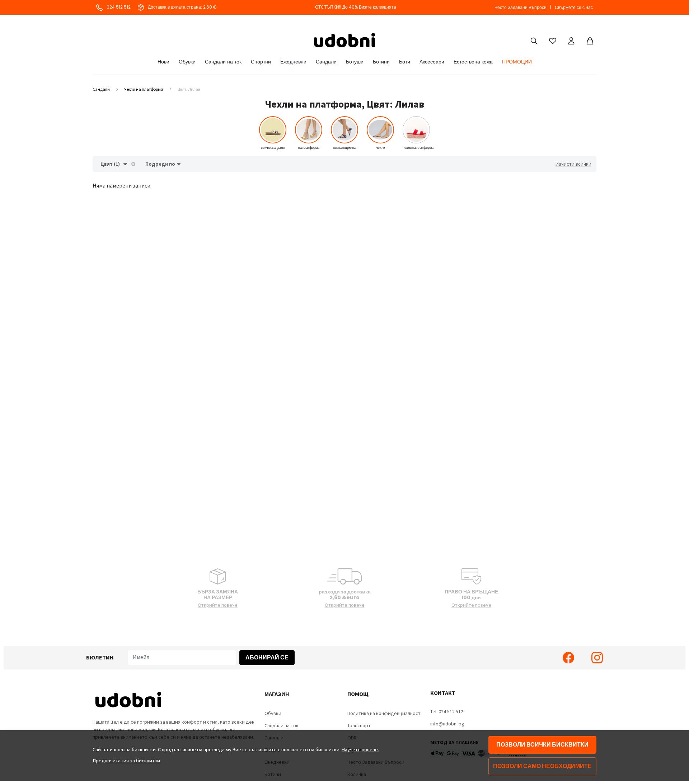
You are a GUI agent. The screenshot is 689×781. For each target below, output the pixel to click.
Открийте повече (218, 605)
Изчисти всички (573, 164)
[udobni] (344, 40)
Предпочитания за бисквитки (126, 760)
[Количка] (590, 40)
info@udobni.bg (447, 723)
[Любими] (552, 40)
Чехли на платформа (143, 89)
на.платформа (308, 148)
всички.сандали (273, 148)
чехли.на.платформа (418, 148)
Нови (163, 61)
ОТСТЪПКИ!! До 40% (355, 7)
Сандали (326, 61)
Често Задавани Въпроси (521, 7)
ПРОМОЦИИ (517, 61)
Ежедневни (293, 61)
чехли (380, 148)
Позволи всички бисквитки (542, 744)
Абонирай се (267, 657)
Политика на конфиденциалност (384, 713)
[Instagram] (597, 657)
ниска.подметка (344, 148)
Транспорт (359, 725)
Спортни (261, 61)
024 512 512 (118, 7)
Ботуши (355, 61)
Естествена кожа (473, 61)
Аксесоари (432, 61)
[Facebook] (568, 657)
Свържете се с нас (574, 7)
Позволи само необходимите (542, 766)
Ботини (381, 61)
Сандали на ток (223, 61)
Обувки (187, 61)
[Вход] (571, 40)
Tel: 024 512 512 (446, 711)
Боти (404, 61)
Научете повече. (360, 749)
